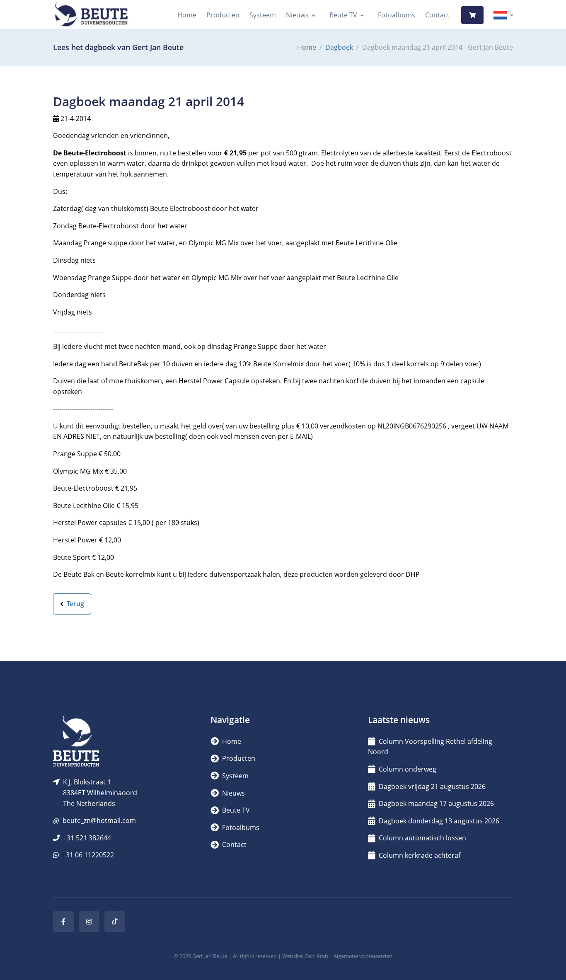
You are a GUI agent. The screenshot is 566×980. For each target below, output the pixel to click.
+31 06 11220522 (88, 854)
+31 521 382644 (87, 837)
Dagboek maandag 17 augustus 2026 (436, 803)
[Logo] (91, 15)
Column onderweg (407, 769)
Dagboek (339, 47)
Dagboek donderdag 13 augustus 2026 (439, 820)
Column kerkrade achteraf (419, 855)
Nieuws (297, 14)
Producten (222, 14)
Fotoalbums (396, 14)
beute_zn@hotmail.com (99, 820)
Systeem (262, 14)
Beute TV (343, 14)
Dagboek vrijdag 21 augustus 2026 (432, 786)
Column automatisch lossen (422, 837)
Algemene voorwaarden (363, 956)
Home (186, 14)
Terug (74, 603)
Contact (437, 14)
